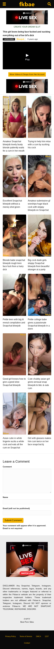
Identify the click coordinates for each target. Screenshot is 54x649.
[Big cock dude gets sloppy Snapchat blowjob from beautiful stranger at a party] (39, 235)
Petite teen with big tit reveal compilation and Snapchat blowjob (14, 322)
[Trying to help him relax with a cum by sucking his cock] (39, 117)
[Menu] (4, 4)
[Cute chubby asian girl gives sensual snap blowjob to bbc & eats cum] (39, 354)
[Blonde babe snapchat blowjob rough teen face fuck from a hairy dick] (14, 235)
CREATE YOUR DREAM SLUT (27, 27)
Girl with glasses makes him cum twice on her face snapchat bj (39, 441)
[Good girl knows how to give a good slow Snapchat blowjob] (14, 354)
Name (5, 497)
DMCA (38, 636)
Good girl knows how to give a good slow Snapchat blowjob (14, 382)
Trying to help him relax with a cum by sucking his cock (39, 144)
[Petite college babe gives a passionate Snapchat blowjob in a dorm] (39, 295)
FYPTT (27, 619)
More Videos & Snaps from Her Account (27, 74)
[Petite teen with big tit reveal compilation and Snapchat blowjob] (14, 295)
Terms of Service (26, 636)
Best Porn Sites (27, 622)
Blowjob (20, 39)
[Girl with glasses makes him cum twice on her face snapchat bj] (39, 413)
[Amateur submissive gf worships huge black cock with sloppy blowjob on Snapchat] (39, 176)
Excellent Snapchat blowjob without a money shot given (12, 203)
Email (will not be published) (16, 508)
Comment (7, 467)
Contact (27, 643)
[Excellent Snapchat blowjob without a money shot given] (14, 176)
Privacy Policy (10, 636)
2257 (47, 636)
